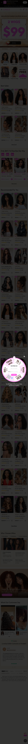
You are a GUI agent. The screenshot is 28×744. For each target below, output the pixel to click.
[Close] (24, 356)
